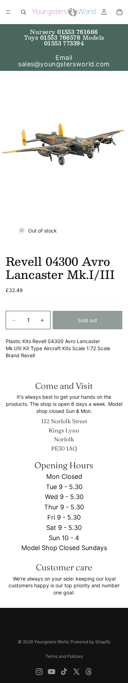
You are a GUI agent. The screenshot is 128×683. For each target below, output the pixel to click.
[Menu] (8, 12)
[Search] (23, 12)
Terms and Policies (64, 656)
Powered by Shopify (90, 641)
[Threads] (89, 671)
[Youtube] (51, 671)
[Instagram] (39, 671)
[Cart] (119, 12)
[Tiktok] (64, 671)
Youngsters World (51, 641)
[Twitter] (76, 671)
